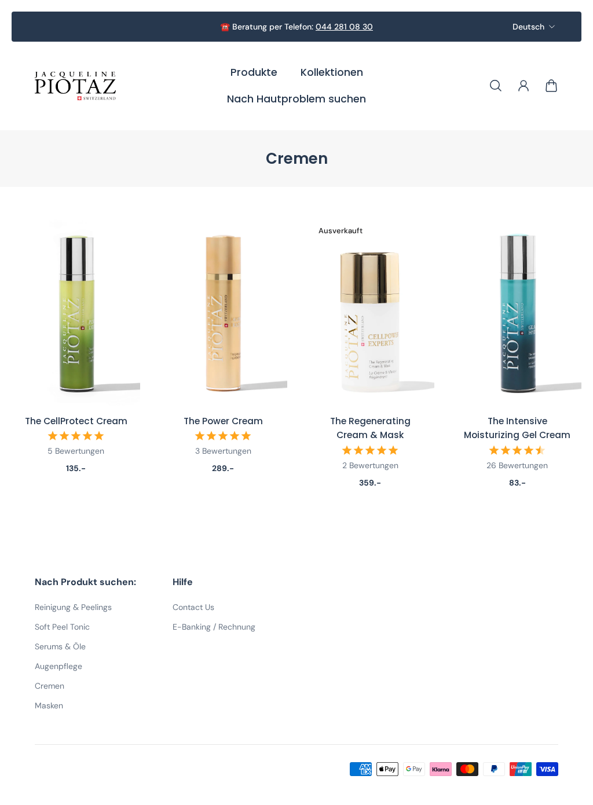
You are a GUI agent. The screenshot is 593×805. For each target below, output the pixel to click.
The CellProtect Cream (76, 421)
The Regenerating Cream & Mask (370, 428)
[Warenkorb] (551, 85)
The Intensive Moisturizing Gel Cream (517, 428)
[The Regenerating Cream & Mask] (370, 311)
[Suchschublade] (496, 85)
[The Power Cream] (223, 311)
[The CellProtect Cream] (76, 311)
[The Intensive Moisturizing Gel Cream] (517, 311)
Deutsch (528, 26)
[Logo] (75, 86)
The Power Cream (223, 421)
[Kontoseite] (523, 85)
